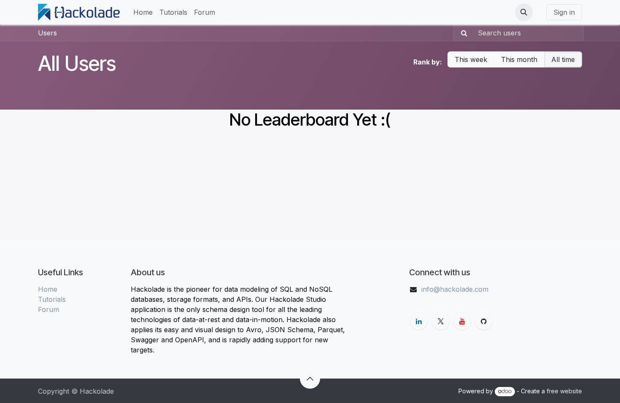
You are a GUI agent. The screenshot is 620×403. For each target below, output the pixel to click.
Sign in (564, 12)
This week (471, 59)
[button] (524, 12)
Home (47, 289)
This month (519, 59)
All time (563, 59)
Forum (48, 309)
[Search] (461, 33)
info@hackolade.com (454, 289)
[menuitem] (143, 12)
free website (564, 391)
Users (47, 33)
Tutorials (52, 299)
